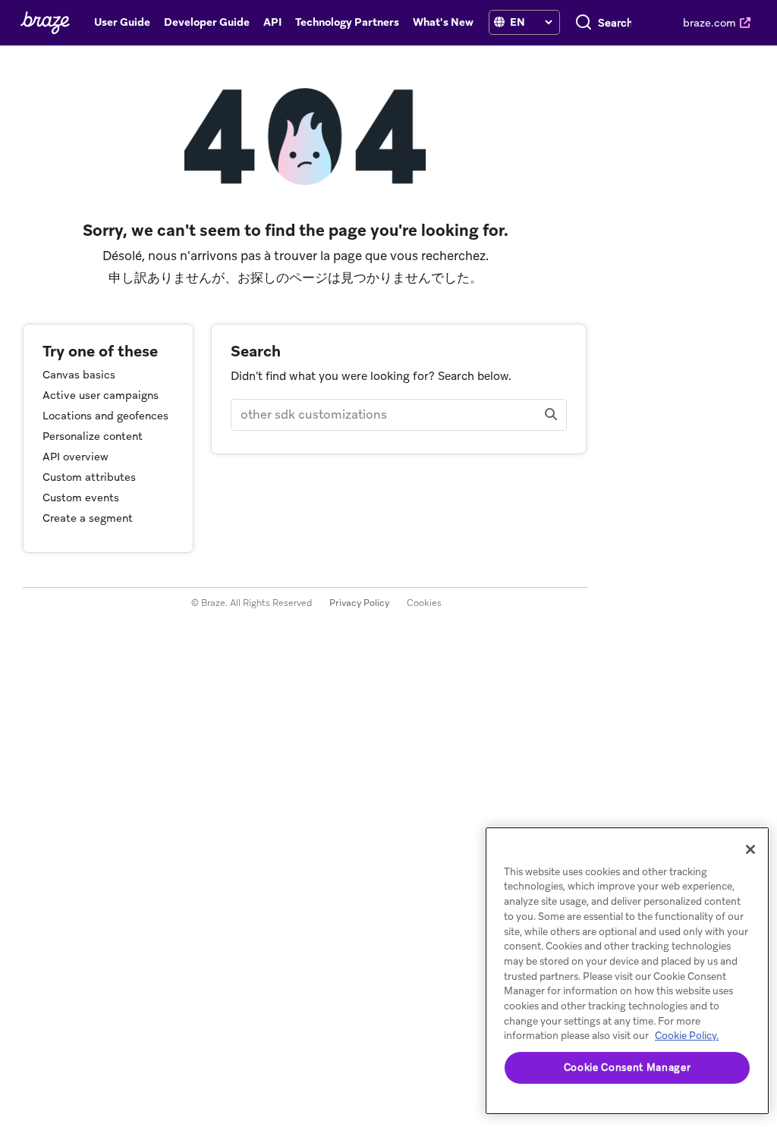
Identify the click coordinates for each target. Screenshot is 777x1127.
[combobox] (615, 23)
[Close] (750, 849)
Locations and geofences (105, 415)
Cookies (424, 603)
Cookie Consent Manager (627, 1067)
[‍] (499, 22)
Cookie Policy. (687, 1035)
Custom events (80, 497)
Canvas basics (78, 374)
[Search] (583, 23)
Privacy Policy (359, 603)
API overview (75, 456)
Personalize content (92, 436)
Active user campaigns (100, 395)
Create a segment (87, 518)
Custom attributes (89, 477)
